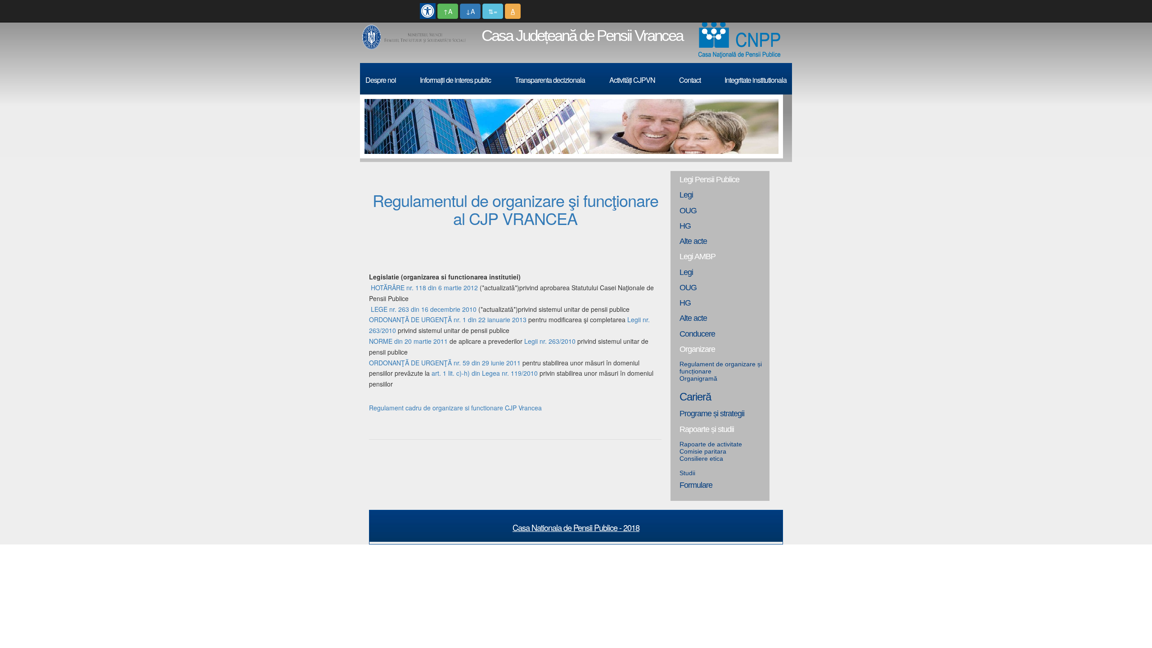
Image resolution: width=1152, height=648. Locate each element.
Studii (687, 473)
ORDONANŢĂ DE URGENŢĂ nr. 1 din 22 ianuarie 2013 (448, 319)
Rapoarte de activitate (711, 444)
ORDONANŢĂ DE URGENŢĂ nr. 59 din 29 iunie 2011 (445, 362)
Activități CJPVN (632, 80)
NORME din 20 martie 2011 (408, 341)
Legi (686, 194)
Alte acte (693, 241)
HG (685, 225)
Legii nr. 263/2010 (550, 341)
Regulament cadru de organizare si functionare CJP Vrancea (455, 407)
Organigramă (698, 378)
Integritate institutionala (755, 80)
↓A (470, 11)
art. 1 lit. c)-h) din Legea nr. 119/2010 (485, 373)
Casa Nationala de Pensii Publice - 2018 (576, 527)
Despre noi (380, 80)
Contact (690, 80)
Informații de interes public (455, 80)
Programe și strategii (712, 413)
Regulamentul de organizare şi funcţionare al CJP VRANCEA (515, 209)
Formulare (696, 485)
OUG (688, 210)
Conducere (697, 333)
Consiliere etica (701, 458)
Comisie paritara (703, 451)
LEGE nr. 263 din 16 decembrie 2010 (424, 309)
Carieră (695, 397)
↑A (447, 11)
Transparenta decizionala (550, 80)
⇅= (492, 11)
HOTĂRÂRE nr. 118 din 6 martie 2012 (424, 287)
